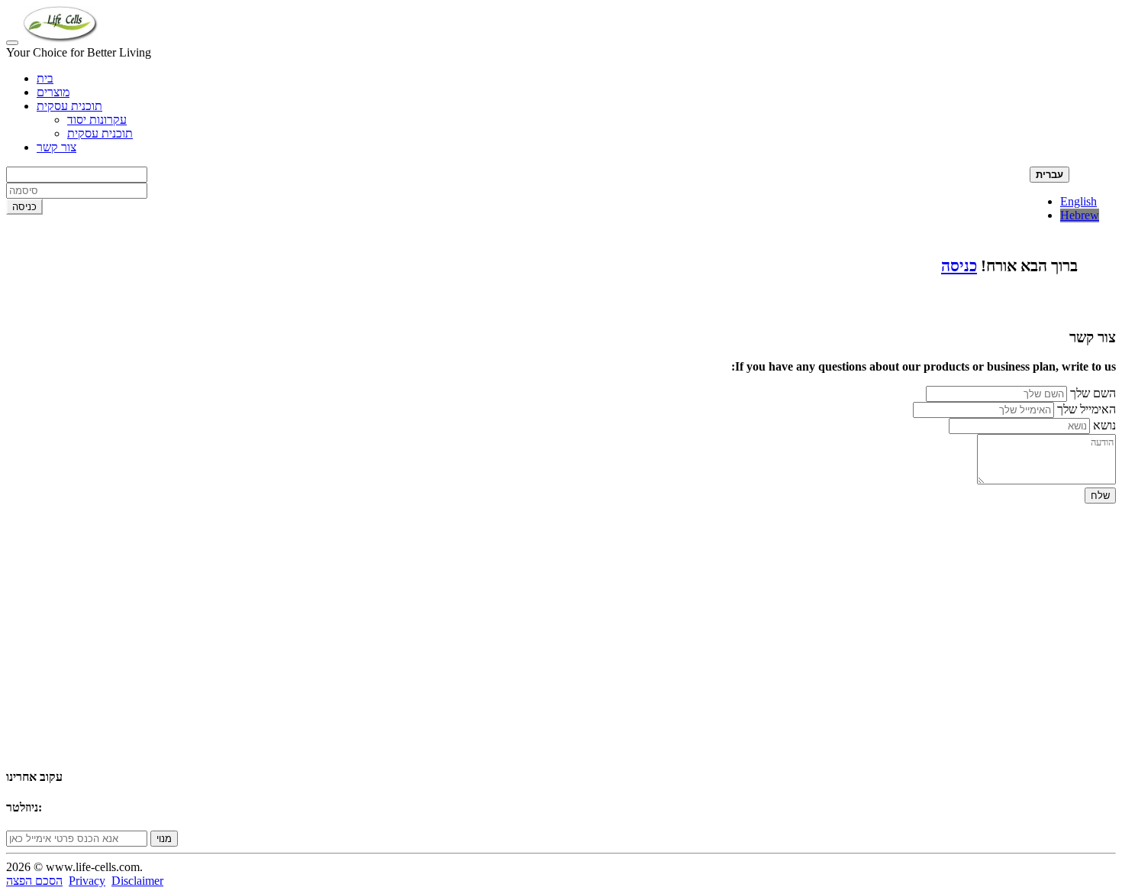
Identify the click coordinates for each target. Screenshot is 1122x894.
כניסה (959, 265)
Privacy (87, 880)
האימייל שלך (1086, 409)
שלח (1100, 495)
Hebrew (1079, 215)
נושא (1104, 425)
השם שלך (1093, 393)
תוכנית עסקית (69, 105)
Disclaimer (137, 880)
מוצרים (53, 92)
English (1078, 201)
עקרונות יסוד (97, 119)
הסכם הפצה (34, 880)
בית (45, 78)
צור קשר (56, 147)
